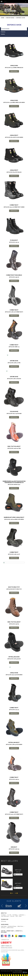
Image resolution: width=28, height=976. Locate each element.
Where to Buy (10, 930)
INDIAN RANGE (10, 17)
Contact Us (18, 930)
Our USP (9, 914)
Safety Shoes (20, 926)
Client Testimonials (5, 916)
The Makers (3, 914)
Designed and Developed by (18, 972)
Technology (3, 921)
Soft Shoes (3, 927)
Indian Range (3, 926)
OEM (17, 916)
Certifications (21, 914)
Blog (20, 916)
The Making (15, 914)
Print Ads (12, 916)
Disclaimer (4, 932)
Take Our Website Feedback (16, 970)
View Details (14, 71)
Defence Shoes (10, 927)
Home (2, 17)
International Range (12, 926)
